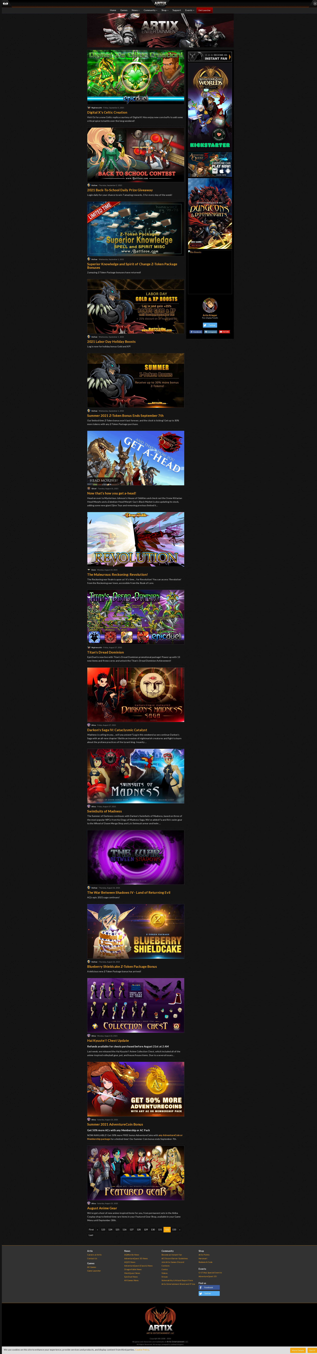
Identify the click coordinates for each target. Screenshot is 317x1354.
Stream (165, 1277)
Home (113, 10)
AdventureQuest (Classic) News (138, 1266)
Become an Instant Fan (172, 1255)
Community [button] (150, 10)
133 (174, 1229)
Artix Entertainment (176, 1341)
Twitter (212, 325)
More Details (298, 1350)
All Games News (131, 1280)
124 (110, 1229)
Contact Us (92, 1258)
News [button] (135, 10)
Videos (165, 1273)
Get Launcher (204, 10)
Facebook (197, 332)
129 (146, 1229)
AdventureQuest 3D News (136, 1258)
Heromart (203, 1258)
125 (117, 1229)
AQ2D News (129, 1262)
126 (124, 1229)
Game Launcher (94, 1271)
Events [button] (189, 10)
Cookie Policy (142, 1349)
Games (124, 10)
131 (160, 1229)
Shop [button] (164, 10)
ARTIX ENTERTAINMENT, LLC (160, 1333)
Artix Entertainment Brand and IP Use (178, 1284)
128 (139, 1229)
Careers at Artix (94, 1255)
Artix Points (204, 1255)
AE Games (91, 1267)
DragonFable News (133, 1269)
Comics (165, 1269)
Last (91, 1235)
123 (103, 1229)
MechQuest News (132, 1273)
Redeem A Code (206, 1262)
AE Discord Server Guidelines (175, 1258)
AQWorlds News (131, 1255)
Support (177, 10)
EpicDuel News (131, 1277)
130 (153, 1229)
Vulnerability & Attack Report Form (177, 1280)
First (91, 1229)
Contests (166, 1266)
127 (132, 1229)
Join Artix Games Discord (173, 1262)
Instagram (212, 332)
